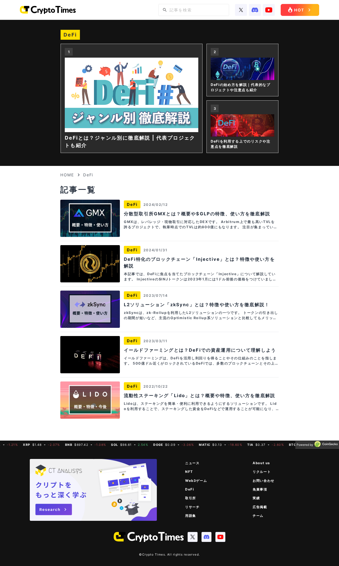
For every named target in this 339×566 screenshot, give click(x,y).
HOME (67, 174)
